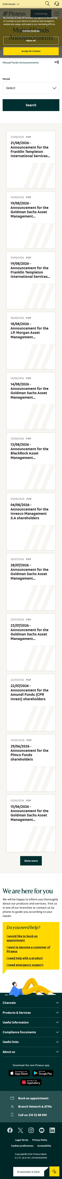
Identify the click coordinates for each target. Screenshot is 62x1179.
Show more (31, 861)
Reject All (31, 40)
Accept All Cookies (31, 51)
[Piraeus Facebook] (10, 1130)
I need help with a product (25, 958)
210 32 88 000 (38, 1115)
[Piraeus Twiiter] (20, 1130)
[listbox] (10, 4)
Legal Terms (21, 1140)
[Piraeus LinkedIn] (52, 1130)
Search (31, 105)
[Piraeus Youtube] (41, 1130)
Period (6, 78)
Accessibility (44, 1145)
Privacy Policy (39, 1140)
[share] (56, 62)
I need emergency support (25, 965)
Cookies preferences (22, 1145)
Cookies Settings (31, 30)
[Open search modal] (47, 4)
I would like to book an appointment (22, 938)
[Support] (54, 5)
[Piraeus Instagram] (31, 1130)
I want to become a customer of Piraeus (28, 949)
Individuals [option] (9, 4)
